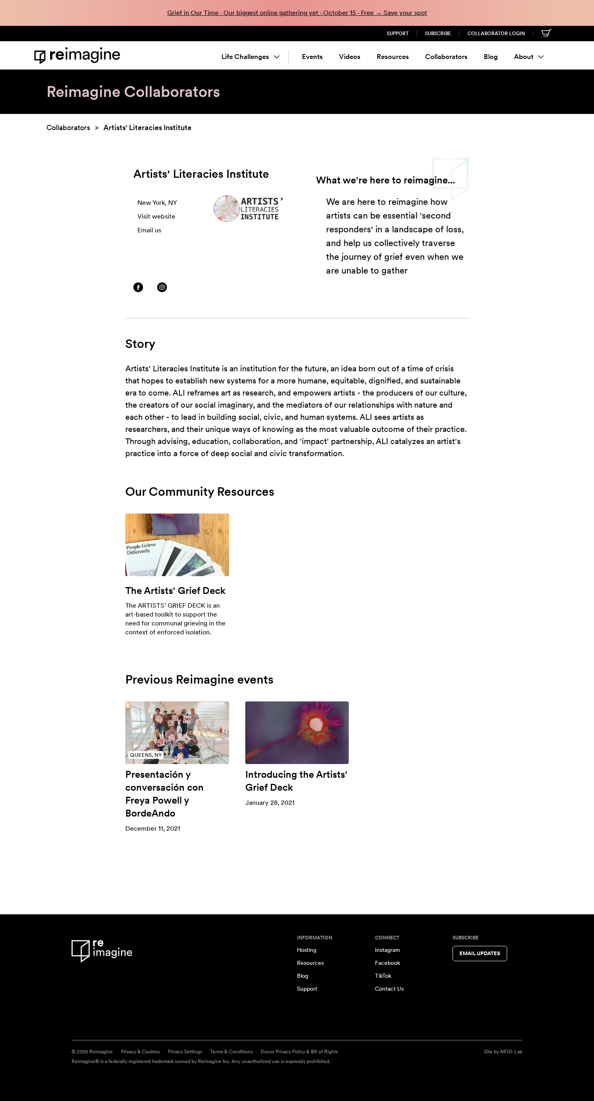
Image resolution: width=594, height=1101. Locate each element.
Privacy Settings (185, 1052)
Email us (149, 230)
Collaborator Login (496, 33)
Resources (393, 57)
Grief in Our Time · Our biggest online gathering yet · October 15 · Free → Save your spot (297, 13)
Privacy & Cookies (140, 1052)
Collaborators (446, 57)
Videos (349, 57)
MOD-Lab (511, 1052)
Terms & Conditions (231, 1052)
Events (312, 57)
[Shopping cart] (546, 32)
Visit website (156, 216)
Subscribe (438, 33)
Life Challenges (245, 57)
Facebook (387, 963)
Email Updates (479, 953)
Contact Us (389, 988)
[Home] (78, 55)
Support (398, 33)
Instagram (387, 950)
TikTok (383, 976)
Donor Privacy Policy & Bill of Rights (299, 1052)
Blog (491, 57)
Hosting (306, 950)
